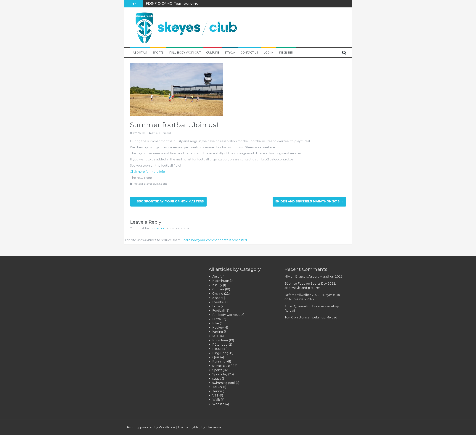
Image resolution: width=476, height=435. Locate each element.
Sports (158, 52)
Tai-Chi (217, 387)
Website (218, 404)
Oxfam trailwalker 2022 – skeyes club (312, 295)
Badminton (220, 281)
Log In (269, 52)
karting (217, 332)
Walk (216, 400)
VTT (215, 395)
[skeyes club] (186, 27)
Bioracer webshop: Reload (318, 317)
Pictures (218, 349)
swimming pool (223, 383)
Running (219, 361)
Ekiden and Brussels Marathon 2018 (309, 201)
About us (140, 52)
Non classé (220, 340)
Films (216, 306)
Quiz (215, 357)
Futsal (217, 319)
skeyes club (151, 183)
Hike (215, 323)
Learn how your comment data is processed (214, 240)
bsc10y (217, 285)
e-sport (217, 298)
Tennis (217, 391)
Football (138, 183)
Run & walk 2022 (302, 299)
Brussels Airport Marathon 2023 (318, 276)
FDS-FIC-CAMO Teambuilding (172, 3)
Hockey (218, 327)
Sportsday (219, 374)
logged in (157, 228)
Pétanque (220, 344)
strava (216, 378)
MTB (215, 336)
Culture (212, 52)
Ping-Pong (220, 353)
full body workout (226, 315)
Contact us (249, 52)
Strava (230, 52)
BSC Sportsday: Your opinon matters (168, 201)
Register (286, 52)
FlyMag (195, 427)
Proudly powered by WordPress (151, 427)
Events (217, 302)
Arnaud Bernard (161, 132)
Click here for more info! (147, 171)
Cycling (217, 293)
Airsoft (217, 276)
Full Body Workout (185, 52)
